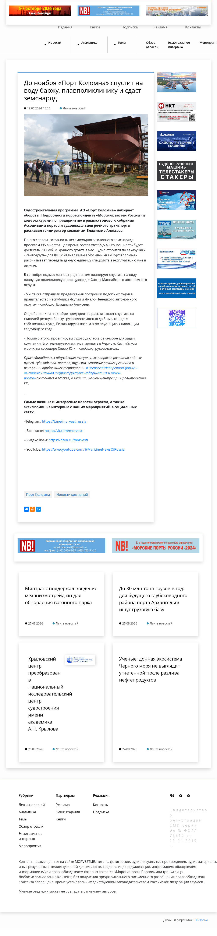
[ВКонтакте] (26, 509)
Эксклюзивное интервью (179, 45)
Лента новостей (32, 804)
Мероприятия (30, 846)
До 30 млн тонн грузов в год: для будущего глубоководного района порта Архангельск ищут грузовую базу (153, 598)
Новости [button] (54, 43)
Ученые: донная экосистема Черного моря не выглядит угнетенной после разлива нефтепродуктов (150, 669)
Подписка (130, 27)
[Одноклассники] (32, 509)
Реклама (160, 27)
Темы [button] (122, 43)
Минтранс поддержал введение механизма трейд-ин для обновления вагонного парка (61, 595)
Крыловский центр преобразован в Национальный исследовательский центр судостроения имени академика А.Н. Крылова (43, 693)
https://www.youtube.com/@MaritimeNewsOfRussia (83, 449)
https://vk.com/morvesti (64, 430)
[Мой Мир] (38, 509)
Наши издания (68, 812)
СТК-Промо (200, 920)
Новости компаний (72, 494)
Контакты (193, 27)
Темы (23, 819)
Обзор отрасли (152, 45)
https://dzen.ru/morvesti (68, 440)
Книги (95, 27)
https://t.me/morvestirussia (64, 421)
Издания (65, 27)
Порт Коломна (38, 494)
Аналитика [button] (89, 43)
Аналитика (27, 812)
